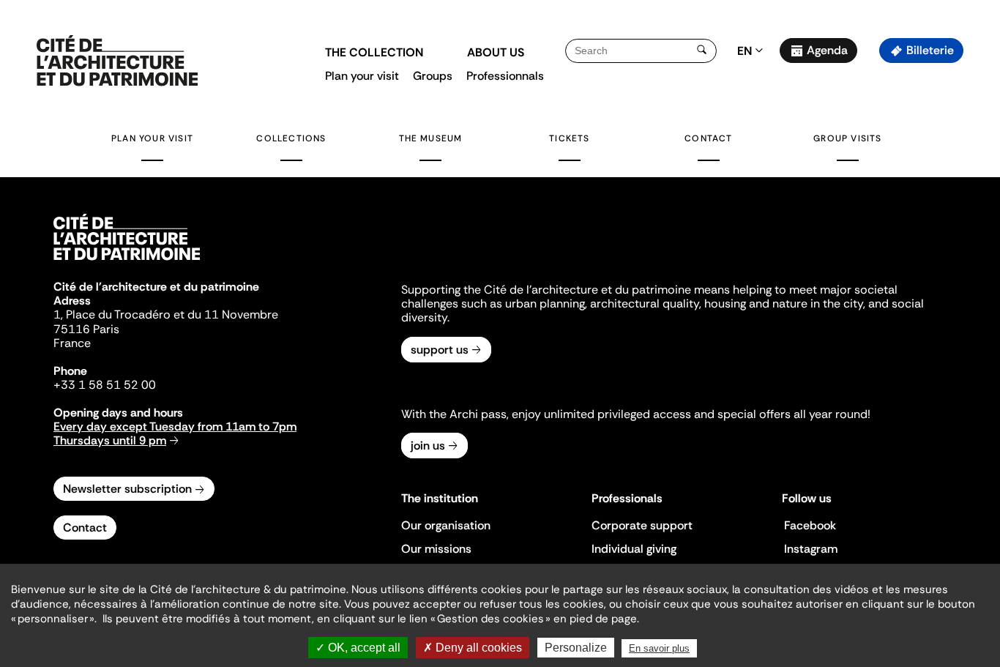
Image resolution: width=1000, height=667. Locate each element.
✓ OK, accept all (358, 647)
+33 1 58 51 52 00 (104, 384)
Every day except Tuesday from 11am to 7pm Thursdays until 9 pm (174, 433)
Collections (291, 138)
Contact (708, 138)
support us (440, 349)
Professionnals (505, 75)
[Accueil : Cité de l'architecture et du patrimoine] (117, 61)
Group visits (847, 138)
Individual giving (634, 548)
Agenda (827, 50)
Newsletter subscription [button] (127, 488)
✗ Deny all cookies (472, 647)
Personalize (576, 647)
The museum (431, 138)
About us (495, 52)
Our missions (436, 548)
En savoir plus (659, 648)
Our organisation (445, 525)
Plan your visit (362, 75)
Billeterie (930, 50)
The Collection (374, 52)
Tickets (569, 138)
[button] (978, 260)
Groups (432, 75)
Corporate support (642, 525)
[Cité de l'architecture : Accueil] (126, 262)
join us (428, 445)
